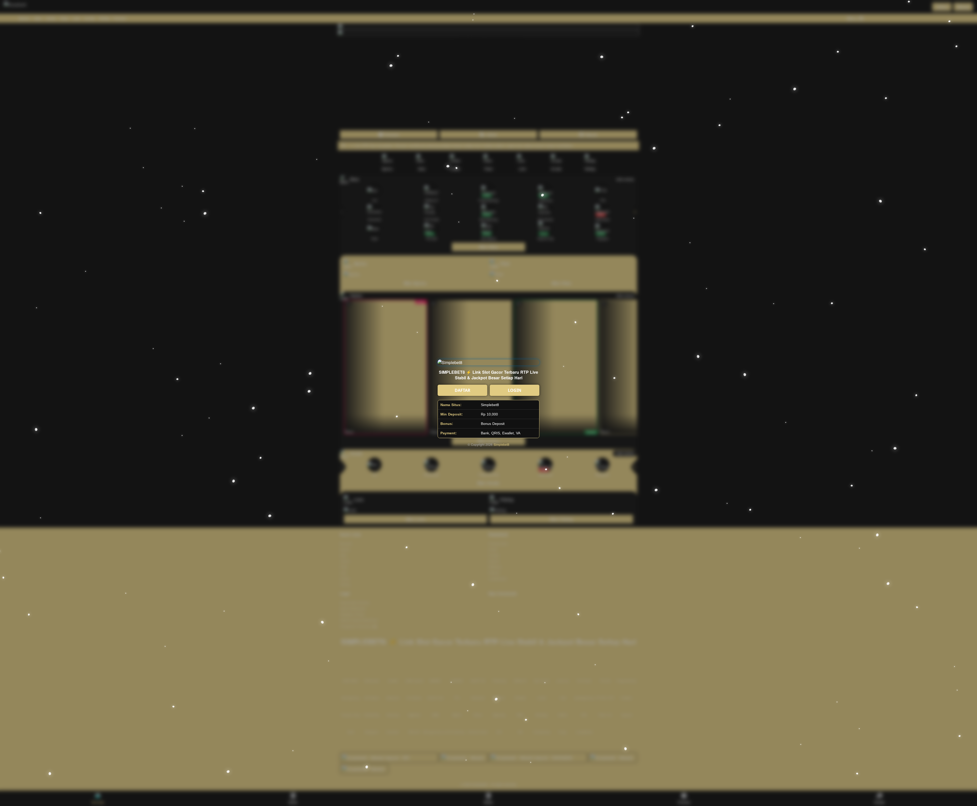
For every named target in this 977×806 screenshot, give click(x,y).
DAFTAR (462, 390)
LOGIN (514, 390)
